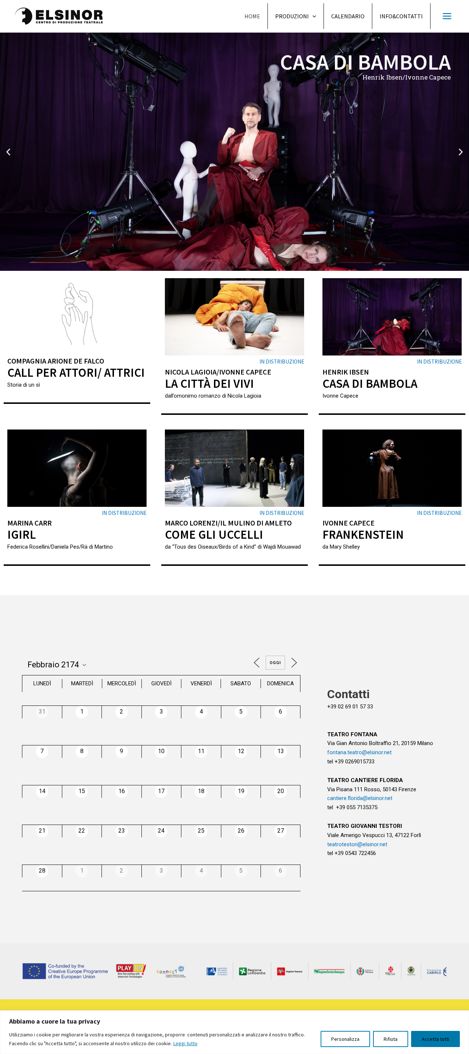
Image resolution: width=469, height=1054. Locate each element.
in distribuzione (281, 361)
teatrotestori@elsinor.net (357, 844)
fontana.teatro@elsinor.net (359, 752)
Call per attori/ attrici (76, 372)
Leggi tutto (185, 1043)
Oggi (275, 662)
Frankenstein (363, 534)
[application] (312, 16)
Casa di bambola (369, 383)
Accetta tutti (435, 1039)
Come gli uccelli (214, 534)
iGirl (21, 534)
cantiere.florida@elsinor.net (359, 798)
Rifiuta (391, 1039)
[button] (225, 265)
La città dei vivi (209, 383)
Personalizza (345, 1039)
